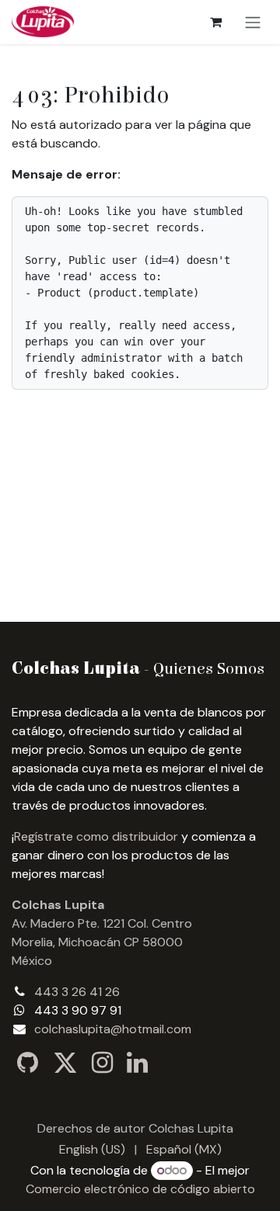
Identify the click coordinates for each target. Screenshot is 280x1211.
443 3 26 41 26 (77, 992)
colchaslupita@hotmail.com (112, 1029)
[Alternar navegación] (252, 22)
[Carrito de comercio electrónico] (215, 21)
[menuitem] (92, 1149)
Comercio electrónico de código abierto (140, 1189)
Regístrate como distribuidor (96, 836)
